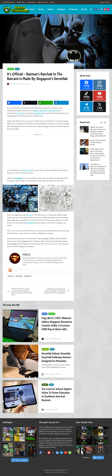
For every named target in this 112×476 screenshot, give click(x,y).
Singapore (61, 9)
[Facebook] (40, 452)
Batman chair (27, 170)
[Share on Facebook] (14, 103)
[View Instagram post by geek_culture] (12, 440)
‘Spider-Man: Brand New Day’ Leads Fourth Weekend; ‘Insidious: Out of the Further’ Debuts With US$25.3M (98, 131)
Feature (45, 384)
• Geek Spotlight (30, 2)
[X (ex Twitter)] (53, 452)
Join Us (65, 472)
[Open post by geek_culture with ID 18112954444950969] (8, 434)
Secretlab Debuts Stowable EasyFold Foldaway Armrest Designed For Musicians (56, 357)
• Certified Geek (20, 2)
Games (44, 314)
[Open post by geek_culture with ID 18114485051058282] (8, 449)
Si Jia (45, 409)
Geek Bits (45, 349)
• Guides (51, 2)
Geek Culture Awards (8, 2)
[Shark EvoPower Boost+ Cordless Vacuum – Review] (84, 142)
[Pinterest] (65, 452)
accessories (21, 113)
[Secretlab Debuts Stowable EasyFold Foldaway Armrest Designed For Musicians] (20, 361)
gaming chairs (39, 113)
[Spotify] (69, 452)
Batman (10, 276)
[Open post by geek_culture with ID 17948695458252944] (31, 449)
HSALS (11, 84)
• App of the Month (42, 2)
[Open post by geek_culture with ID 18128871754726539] (19, 434)
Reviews (51, 9)
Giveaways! (73, 9)
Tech (17, 69)
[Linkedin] (57, 452)
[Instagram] (44, 452)
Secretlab (18, 178)
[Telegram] (61, 452)
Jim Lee (29, 215)
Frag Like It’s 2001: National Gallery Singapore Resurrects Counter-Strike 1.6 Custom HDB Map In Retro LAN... (57, 323)
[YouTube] (49, 452)
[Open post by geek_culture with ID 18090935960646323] (31, 434)
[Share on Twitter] (30, 103)
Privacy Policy (49, 472)
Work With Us (58, 472)
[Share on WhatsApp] (45, 103)
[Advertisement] (47, 93)
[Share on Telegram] (61, 103)
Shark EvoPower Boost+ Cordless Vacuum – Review (98, 142)
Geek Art (10, 69)
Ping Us (84, 9)
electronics (43, 111)
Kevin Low (46, 374)
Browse (41, 9)
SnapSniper (47, 339)
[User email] (10, 270)
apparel (36, 111)
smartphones (53, 111)
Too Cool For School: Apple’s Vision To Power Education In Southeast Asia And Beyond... (57, 394)
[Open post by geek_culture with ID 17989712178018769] (19, 449)
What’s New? (30, 9)
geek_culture (8, 429)
